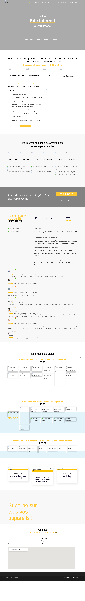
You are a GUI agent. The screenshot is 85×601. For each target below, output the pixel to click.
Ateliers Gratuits (16, 116)
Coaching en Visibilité (18, 102)
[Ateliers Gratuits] (9, 117)
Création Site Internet (18, 473)
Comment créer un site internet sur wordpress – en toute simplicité (42, 479)
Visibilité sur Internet (67, 473)
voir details (39, 120)
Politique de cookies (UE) (75, 577)
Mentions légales (67, 577)
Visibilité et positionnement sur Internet (66, 478)
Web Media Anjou (16, 578)
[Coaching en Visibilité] (9, 102)
